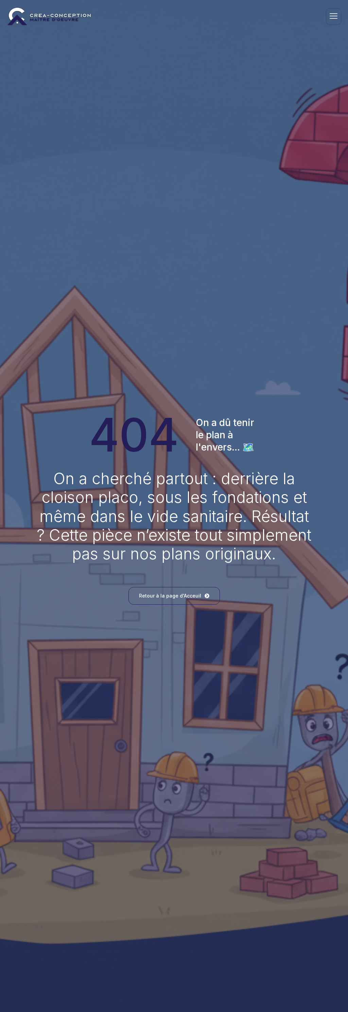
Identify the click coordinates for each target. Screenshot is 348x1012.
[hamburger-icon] (333, 16)
